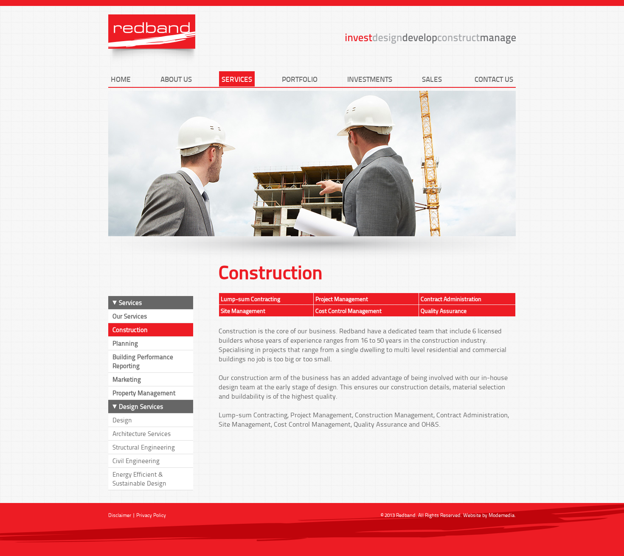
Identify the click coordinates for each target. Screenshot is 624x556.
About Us (176, 79)
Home (121, 79)
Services (237, 79)
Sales (432, 79)
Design (122, 420)
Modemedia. (502, 515)
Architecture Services (141, 433)
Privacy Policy (151, 515)
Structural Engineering (143, 447)
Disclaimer (119, 515)
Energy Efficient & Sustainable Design (139, 479)
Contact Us (494, 79)
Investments (369, 79)
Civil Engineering (136, 460)
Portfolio (300, 79)
